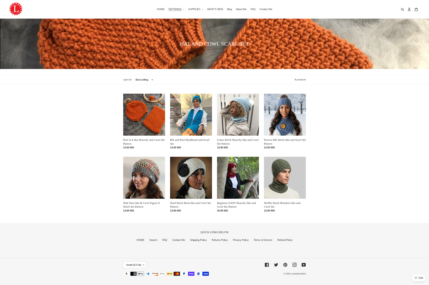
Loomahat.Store (298, 274)
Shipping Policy (198, 240)
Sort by (127, 80)
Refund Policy (285, 240)
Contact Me (178, 240)
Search (153, 240)
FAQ (164, 240)
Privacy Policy (241, 240)
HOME (140, 240)
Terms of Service (263, 240)
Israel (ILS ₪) (133, 264)
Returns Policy (220, 240)
